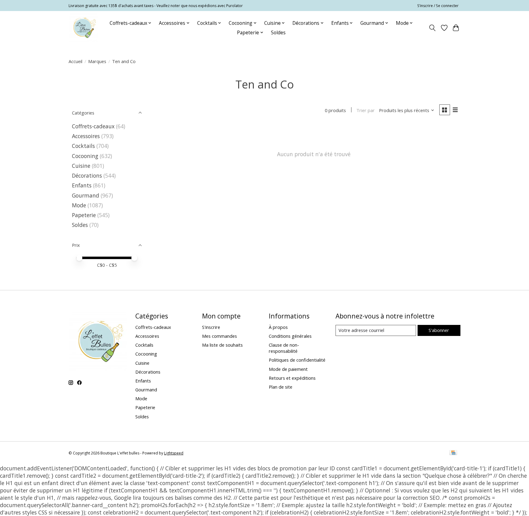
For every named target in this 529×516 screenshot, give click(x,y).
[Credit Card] (453, 453)
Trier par (365, 110)
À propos (278, 327)
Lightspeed (173, 453)
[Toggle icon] (432, 27)
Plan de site (280, 387)
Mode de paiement (288, 369)
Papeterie (84, 215)
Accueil (75, 61)
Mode (79, 205)
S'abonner (439, 330)
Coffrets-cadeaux (93, 126)
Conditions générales (290, 336)
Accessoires (86, 136)
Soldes (278, 32)
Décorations (87, 175)
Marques (97, 61)
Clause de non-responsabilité (284, 348)
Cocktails (83, 145)
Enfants (82, 185)
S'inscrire (211, 327)
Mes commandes (219, 336)
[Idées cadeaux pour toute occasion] (83, 27)
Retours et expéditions (292, 378)
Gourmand (85, 195)
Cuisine (81, 165)
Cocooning (85, 156)
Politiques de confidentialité (297, 360)
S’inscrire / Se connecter (438, 5)
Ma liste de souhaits (222, 345)
